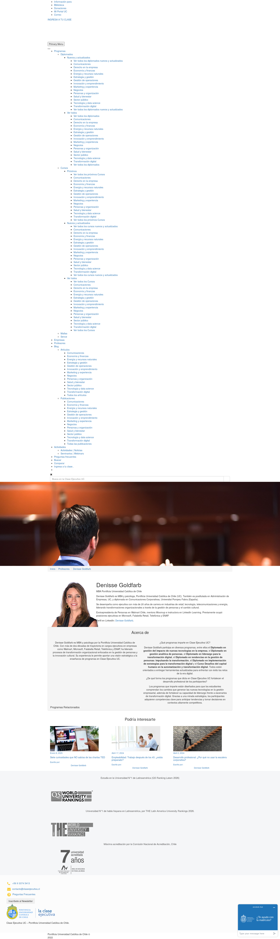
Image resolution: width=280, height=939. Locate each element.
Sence (64, 336)
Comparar (59, 463)
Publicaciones (68, 398)
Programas (59, 51)
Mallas (64, 333)
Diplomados (67, 54)
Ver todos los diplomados (86, 115)
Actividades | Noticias (71, 450)
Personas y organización (86, 93)
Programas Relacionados (65, 707)
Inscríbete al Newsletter (21, 901)
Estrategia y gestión (84, 77)
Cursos (64, 167)
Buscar (57, 460)
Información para (63, 1)
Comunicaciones (82, 64)
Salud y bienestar (82, 96)
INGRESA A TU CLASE (59, 19)
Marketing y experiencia (86, 86)
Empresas (59, 339)
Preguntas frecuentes (65, 456)
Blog (56, 346)
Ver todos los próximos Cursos (89, 174)
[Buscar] (227, 479)
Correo (57, 14)
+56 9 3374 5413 (21, 883)
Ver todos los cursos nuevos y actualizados (96, 226)
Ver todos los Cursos (84, 281)
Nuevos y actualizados (78, 57)
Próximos (72, 171)
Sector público (81, 99)
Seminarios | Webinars (72, 453)
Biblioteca (59, 4)
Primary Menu (56, 44)
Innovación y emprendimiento (89, 83)
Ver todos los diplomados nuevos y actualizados (98, 60)
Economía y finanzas (84, 70)
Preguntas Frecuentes (23, 894)
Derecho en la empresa (86, 67)
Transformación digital (85, 106)
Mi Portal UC (60, 11)
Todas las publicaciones (79, 443)
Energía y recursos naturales (88, 73)
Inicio (52, 568)
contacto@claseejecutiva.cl (26, 888)
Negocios (78, 90)
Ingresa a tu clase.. (64, 466)
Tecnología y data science (87, 103)
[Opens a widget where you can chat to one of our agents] (258, 920)
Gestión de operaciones (86, 80)
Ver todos (72, 112)
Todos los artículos (76, 395)
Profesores (59, 343)
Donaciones (60, 8)
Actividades (60, 447)
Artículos (65, 349)
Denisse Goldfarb (82, 568)
